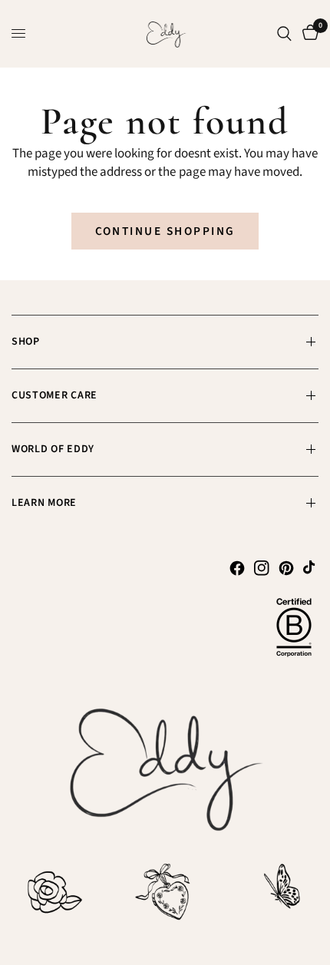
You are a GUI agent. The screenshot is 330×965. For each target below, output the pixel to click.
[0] (307, 33)
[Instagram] (261, 568)
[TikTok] (310, 568)
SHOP (26, 341)
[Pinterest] (286, 568)
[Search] (284, 33)
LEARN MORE (44, 503)
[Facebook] (237, 568)
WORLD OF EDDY (53, 449)
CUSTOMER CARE (54, 395)
